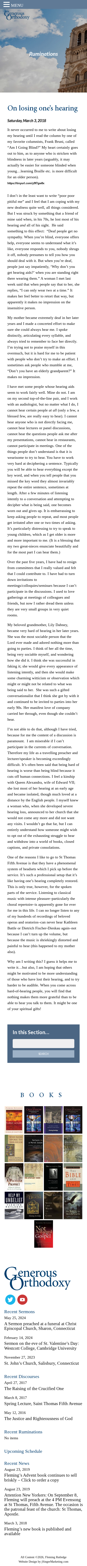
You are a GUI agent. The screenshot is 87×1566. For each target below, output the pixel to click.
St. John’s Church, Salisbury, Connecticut (41, 1363)
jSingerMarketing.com (55, 1561)
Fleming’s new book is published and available (37, 1531)
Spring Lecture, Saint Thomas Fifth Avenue (43, 1403)
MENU (17, 5)
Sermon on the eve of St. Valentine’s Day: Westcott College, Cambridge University (41, 1346)
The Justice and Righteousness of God (38, 1418)
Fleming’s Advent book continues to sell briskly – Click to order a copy (40, 1477)
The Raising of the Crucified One (34, 1388)
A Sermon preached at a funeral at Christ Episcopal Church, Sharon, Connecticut (40, 1326)
